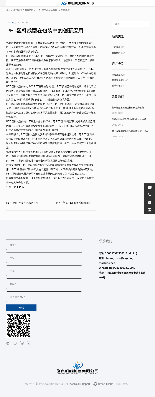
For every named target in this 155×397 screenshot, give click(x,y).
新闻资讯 (17, 9)
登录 (117, 383)
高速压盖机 (118, 74)
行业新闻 (29, 9)
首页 (8, 9)
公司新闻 (118, 47)
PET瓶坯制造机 (64, 104)
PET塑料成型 (13, 56)
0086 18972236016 (124, 267)
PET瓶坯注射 (41, 86)
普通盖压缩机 (120, 80)
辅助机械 (118, 85)
